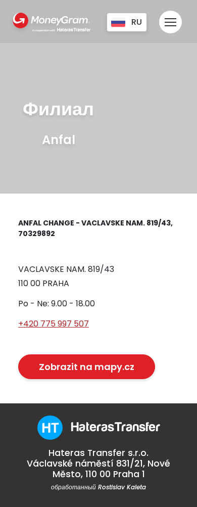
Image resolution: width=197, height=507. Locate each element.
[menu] (170, 17)
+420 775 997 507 (53, 324)
